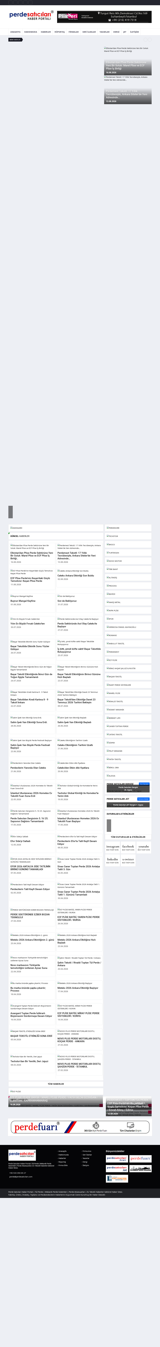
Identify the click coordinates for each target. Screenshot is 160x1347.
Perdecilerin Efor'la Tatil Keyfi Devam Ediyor (77, 842)
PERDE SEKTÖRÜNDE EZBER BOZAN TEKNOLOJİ (30, 916)
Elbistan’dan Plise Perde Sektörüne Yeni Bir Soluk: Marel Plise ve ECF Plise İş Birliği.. (31, 555)
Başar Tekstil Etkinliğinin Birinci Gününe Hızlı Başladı (79, 676)
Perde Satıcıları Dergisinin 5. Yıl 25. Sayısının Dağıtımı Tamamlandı (29, 820)
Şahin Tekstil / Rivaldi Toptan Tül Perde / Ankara (79, 964)
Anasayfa (15, 32)
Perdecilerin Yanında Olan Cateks (28, 767)
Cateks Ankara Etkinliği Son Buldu (76, 575)
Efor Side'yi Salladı (20, 841)
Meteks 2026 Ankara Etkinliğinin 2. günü (32, 939)
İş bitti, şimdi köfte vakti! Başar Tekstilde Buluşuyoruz (79, 650)
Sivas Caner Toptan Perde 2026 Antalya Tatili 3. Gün (79, 868)
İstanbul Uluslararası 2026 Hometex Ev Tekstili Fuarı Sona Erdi (31, 794)
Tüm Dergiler (144, 784)
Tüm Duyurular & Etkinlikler (128, 837)
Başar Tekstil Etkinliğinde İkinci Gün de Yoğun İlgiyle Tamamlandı (31, 676)
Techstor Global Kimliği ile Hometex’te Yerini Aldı (78, 794)
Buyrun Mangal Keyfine (22, 600)
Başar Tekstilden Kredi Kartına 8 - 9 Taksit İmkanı (29, 701)
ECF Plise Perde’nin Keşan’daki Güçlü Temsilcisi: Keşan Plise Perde (30, 580)
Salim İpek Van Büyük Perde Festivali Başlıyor (30, 746)
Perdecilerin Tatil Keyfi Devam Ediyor (30, 889)
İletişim (134, 32)
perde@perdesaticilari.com (20, 1176)
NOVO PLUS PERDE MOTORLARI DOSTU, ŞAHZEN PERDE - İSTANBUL (79, 1065)
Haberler (46, 32)
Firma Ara (87, 1151)
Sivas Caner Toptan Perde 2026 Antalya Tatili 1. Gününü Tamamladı (79, 893)
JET (124, 32)
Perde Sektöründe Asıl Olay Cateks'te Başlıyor (77, 625)
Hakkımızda (30, 32)
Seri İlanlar (89, 32)
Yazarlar (105, 32)
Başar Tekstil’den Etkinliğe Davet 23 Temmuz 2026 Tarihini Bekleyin (77, 701)
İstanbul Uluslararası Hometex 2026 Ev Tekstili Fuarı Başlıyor (78, 820)
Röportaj (60, 32)
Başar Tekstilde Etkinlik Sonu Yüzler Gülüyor (29, 648)
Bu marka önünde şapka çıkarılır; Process (28, 989)
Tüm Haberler (56, 1084)
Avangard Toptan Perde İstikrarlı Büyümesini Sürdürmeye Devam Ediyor (31, 1015)
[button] (145, 40)
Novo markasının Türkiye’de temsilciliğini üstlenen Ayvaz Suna (28, 966)
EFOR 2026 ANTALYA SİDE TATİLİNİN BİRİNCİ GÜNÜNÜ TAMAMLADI (30, 868)
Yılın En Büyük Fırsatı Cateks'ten (27, 623)
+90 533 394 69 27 (17, 1173)
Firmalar (74, 32)
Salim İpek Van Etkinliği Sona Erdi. (28, 722)
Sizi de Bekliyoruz (67, 600)
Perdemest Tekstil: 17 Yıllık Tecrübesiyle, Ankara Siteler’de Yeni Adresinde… (77, 555)
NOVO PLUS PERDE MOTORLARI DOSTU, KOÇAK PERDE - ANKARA (79, 1040)
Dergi (116, 32)
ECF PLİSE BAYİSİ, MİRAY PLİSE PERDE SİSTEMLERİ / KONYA (79, 1015)
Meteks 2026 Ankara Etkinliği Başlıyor (78, 988)
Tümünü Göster (143, 799)
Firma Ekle (63, 1165)
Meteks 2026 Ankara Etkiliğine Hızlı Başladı (77, 941)
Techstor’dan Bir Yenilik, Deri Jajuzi (29, 1061)
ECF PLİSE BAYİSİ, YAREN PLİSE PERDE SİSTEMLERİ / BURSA (79, 918)
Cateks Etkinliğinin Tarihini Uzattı (75, 745)
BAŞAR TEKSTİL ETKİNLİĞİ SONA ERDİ (31, 1036)
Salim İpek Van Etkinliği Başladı (74, 722)
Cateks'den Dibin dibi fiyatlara (73, 767)
